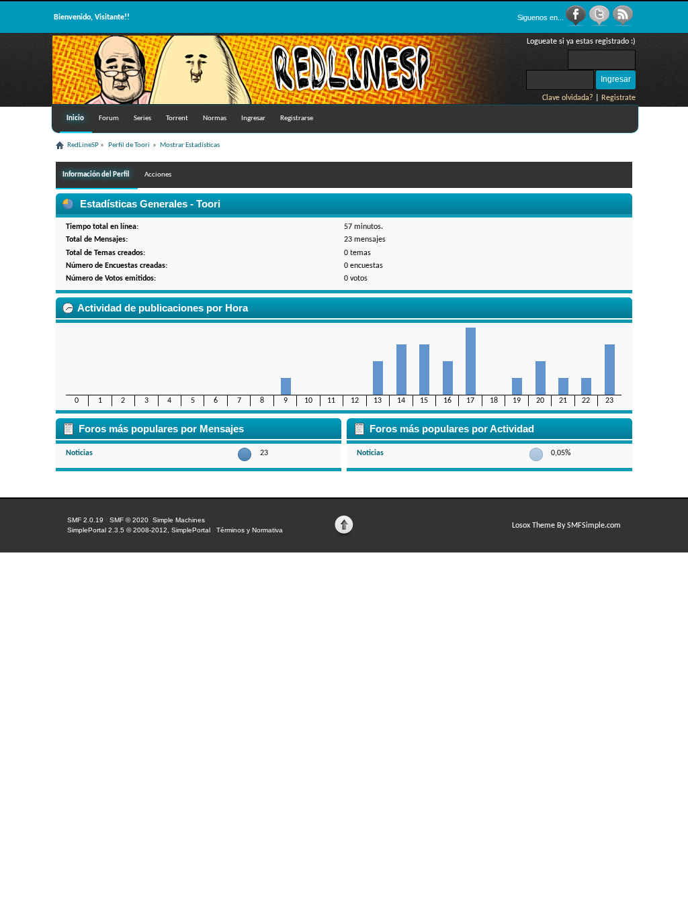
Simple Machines (179, 520)
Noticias (79, 453)
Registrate (618, 98)
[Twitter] (600, 24)
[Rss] (623, 24)
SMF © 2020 (129, 520)
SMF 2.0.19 (85, 520)
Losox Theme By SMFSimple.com (566, 526)
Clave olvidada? (567, 98)
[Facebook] (577, 24)
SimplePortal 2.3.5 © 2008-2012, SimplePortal (138, 530)
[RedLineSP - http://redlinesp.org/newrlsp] (280, 101)
